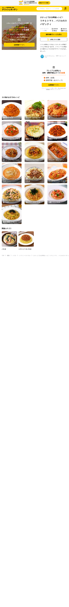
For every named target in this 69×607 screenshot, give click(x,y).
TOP (3, 255)
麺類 (8, 255)
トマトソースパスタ (24, 255)
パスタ (14, 255)
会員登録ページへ (19, 45)
